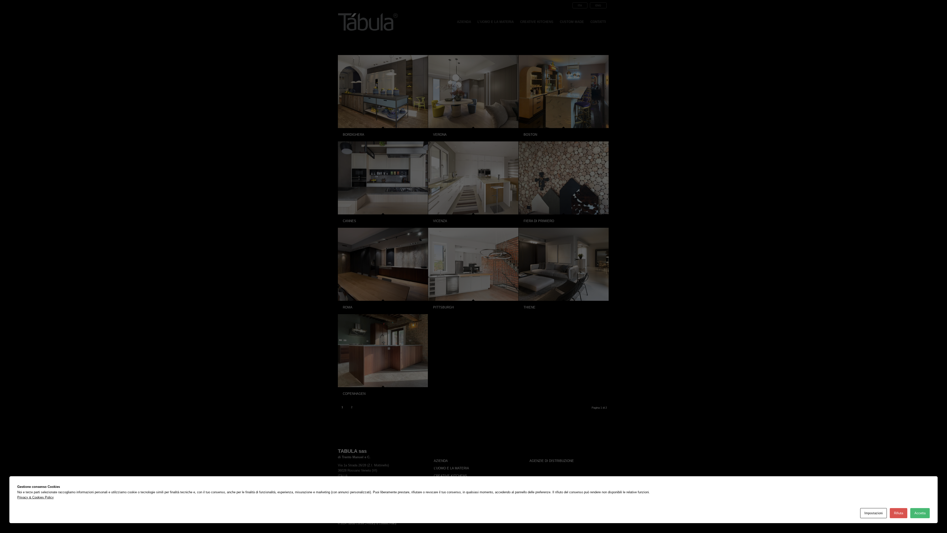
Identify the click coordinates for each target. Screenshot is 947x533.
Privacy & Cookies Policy (35, 497)
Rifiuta (898, 513)
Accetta (920, 513)
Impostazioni (873, 513)
